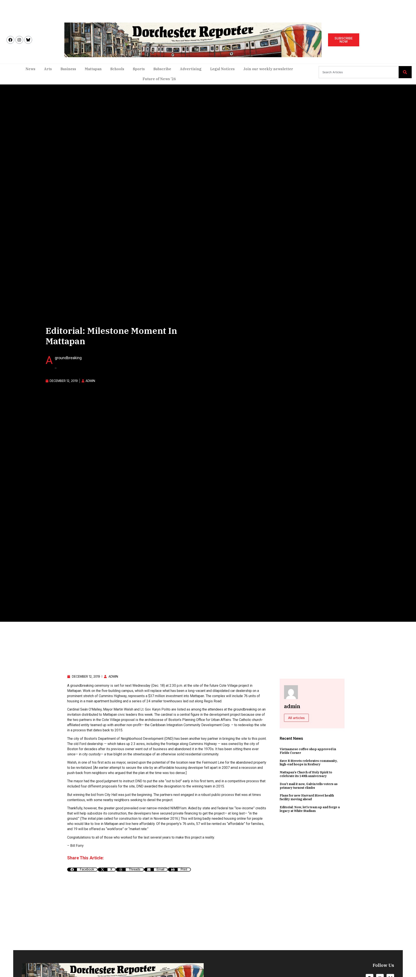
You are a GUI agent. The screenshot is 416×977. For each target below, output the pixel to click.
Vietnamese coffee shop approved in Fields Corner (308, 751)
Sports (139, 69)
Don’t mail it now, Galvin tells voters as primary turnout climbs (309, 786)
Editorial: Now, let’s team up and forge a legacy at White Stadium (310, 809)
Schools (117, 69)
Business (68, 69)
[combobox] (359, 72)
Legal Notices (222, 69)
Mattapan (93, 69)
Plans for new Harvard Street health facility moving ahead (307, 797)
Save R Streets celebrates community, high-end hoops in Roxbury (309, 762)
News (30, 69)
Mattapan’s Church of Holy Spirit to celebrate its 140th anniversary (306, 774)
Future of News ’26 (159, 79)
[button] (82, 870)
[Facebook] (10, 40)
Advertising (191, 69)
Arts (48, 69)
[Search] (405, 72)
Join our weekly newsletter (268, 69)
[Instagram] (19, 40)
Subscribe (162, 69)
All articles (296, 718)
